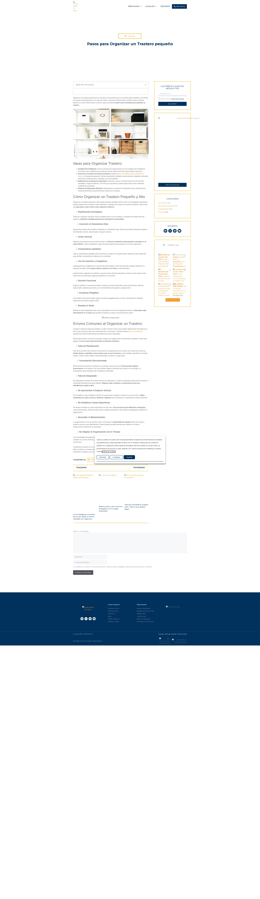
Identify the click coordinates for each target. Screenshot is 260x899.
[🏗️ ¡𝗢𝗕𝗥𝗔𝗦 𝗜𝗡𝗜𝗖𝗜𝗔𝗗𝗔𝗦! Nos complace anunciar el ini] (180, 290)
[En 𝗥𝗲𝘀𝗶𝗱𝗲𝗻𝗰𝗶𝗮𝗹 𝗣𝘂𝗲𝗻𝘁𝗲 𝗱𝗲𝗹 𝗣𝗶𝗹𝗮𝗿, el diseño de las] (165, 275)
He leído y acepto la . (172, 98)
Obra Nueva (141, 605)
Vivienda (131, 36)
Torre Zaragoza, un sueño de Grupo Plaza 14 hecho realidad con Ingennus (84, 516)
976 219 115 (180, 6)
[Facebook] (165, 231)
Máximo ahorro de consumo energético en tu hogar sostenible (110, 509)
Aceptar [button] (129, 457)
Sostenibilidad (163, 209)
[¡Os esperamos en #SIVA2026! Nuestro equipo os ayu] (165, 290)
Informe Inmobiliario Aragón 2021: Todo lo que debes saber (136, 507)
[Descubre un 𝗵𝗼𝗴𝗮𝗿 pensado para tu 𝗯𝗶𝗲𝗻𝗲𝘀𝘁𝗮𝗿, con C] (180, 260)
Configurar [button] (116, 457)
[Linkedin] (175, 231)
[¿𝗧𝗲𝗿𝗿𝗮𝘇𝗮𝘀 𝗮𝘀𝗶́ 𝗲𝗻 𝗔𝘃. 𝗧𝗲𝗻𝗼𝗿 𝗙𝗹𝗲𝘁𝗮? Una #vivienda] (180, 275)
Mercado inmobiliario (166, 206)
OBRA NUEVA (133, 6)
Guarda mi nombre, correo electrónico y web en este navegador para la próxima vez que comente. (113, 567)
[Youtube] (179, 231)
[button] (145, 84)
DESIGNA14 (165, 6)
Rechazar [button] (102, 457)
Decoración (162, 203)
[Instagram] (170, 231)
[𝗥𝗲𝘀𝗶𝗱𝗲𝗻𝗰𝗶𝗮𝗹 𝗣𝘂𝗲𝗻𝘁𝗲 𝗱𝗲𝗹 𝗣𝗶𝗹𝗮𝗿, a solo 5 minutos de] (165, 260)
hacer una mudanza (135, 331)
